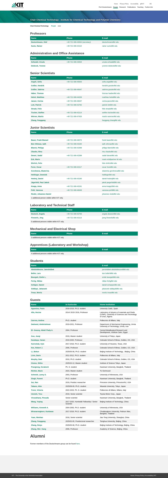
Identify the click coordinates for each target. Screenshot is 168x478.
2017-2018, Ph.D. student (76, 344)
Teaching (140, 7)
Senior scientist (71, 398)
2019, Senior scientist (74, 394)
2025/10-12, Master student (76, 363)
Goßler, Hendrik (37, 86)
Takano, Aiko (36, 386)
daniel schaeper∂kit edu (111, 285)
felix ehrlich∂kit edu (109, 163)
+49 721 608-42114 (74, 113)
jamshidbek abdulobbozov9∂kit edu (115, 269)
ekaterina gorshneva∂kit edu (113, 171)
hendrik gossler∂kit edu (111, 86)
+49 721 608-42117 (74, 167)
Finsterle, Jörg (37, 218)
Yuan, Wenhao (37, 417)
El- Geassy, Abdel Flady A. (42, 330)
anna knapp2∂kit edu (110, 186)
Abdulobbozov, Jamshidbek (42, 269)
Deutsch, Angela (38, 214)
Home (116, 4)
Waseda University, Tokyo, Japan (113, 386)
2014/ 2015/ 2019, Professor (77, 312)
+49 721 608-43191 (74, 186)
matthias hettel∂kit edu (111, 97)
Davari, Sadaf (36, 155)
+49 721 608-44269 (74, 97)
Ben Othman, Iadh (38, 144)
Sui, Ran (34, 382)
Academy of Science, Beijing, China (113, 429)
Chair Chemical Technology (39, 26)
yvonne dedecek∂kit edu (111, 66)
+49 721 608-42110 (74, 46)
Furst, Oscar (36, 167)
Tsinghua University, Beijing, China (113, 421)
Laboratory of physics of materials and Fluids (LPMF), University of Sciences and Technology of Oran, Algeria (118, 314)
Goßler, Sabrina (37, 89)
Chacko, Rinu (36, 152)
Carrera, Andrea (37, 320)
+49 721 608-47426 (74, 116)
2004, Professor (72, 330)
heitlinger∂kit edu (108, 175)
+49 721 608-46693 (74, 82)
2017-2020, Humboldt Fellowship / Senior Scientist (81, 403)
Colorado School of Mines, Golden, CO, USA (117, 340)
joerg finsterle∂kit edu (110, 218)
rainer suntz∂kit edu (109, 46)
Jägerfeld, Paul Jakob (40, 182)
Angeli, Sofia (36, 82)
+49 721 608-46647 (74, 89)
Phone (69, 38)
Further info (149, 7)
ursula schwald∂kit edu (111, 62)
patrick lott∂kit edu (109, 105)
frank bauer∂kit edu (109, 140)
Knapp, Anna (36, 186)
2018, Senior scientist (74, 417)
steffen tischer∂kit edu (110, 113)
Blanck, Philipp (37, 148)
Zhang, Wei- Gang (38, 429)
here (78, 444)
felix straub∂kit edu (109, 109)
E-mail (105, 38)
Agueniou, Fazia (37, 308)
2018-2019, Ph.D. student (76, 308)
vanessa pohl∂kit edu (110, 190)
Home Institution (107, 304)
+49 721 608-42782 (74, 105)
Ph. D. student (71, 367)
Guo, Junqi (35, 336)
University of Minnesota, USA (111, 375)
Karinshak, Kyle (37, 344)
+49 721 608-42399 (74, 148)
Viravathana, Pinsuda (40, 398)
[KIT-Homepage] (17, 5)
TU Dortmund (105, 371)
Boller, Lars (36, 273)
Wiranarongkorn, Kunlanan (42, 411)
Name (33, 38)
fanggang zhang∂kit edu (111, 120)
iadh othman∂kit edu (110, 144)
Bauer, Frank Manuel (39, 140)
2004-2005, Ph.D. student (76, 408)
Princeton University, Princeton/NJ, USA (115, 382)
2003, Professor (72, 375)
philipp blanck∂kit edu (110, 148)
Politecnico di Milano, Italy (110, 320)
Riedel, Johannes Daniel (41, 194)
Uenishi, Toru (36, 394)
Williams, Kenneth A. (39, 408)
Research (122, 7)
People (115, 7)
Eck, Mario (35, 159)
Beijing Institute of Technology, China (114, 402)
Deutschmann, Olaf (39, 42)
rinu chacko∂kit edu (109, 152)
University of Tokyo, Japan (110, 336)
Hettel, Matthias (37, 97)
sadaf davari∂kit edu (110, 155)
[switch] (155, 4)
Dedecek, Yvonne (38, 66)
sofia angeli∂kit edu (109, 82)
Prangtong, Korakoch (40, 367)
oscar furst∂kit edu (109, 167)
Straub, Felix (36, 109)
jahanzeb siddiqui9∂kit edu (112, 289)
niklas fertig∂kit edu (109, 281)
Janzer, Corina (37, 101)
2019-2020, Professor (74, 340)
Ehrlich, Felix (36, 163)
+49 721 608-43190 (74, 144)
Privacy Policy (124, 4)
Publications (131, 7)
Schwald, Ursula (38, 62)
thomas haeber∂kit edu (111, 93)
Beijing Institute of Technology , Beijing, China (117, 352)
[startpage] (155, 7)
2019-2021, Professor (74, 324)
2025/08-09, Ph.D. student (76, 386)
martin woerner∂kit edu (111, 116)
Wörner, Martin (37, 116)
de (151, 4)
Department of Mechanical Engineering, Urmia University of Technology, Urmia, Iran (118, 325)
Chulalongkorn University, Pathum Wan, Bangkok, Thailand (115, 413)
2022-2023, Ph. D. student (76, 390)
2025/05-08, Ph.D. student (76, 352)
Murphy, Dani (36, 359)
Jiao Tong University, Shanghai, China (114, 417)
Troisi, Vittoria (37, 390)
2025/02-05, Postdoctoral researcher (80, 421)
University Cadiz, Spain (109, 308)
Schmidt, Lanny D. (38, 375)
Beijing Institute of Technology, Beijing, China (117, 425)
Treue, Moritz (36, 293)
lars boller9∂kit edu (109, 273)
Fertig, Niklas (36, 281)
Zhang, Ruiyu (36, 425)
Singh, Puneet (37, 379)
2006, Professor (72, 348)
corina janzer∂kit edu (110, 101)
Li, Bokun (35, 352)
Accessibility (134, 4)
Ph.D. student (71, 320)
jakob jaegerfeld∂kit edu (111, 182)
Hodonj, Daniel (37, 179)
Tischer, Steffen (37, 113)
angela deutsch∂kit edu (111, 214)
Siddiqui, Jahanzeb (39, 289)
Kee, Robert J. (37, 348)
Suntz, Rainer (36, 46)
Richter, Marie (37, 371)
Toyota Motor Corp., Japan (110, 394)
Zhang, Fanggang (38, 120)
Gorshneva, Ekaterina (40, 171)
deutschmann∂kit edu (110, 42)
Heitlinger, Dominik (39, 175)
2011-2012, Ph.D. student (75, 355)
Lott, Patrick (36, 105)
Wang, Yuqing (37, 402)
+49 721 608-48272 (74, 140)
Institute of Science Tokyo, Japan (113, 363)
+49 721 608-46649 (74, 190)
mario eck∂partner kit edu (112, 159)
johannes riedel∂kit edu (111, 194)
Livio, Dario (36, 355)
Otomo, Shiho (37, 363)
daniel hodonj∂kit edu (110, 179)
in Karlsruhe (71, 304)
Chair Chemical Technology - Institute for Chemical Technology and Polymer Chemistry (75, 20)
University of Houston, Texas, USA (113, 344)
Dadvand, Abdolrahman (40, 324)
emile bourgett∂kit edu (110, 277)
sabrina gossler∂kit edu (111, 89)
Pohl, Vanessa (37, 190)
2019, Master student (74, 336)
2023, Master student (74, 371)
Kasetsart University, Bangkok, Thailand (115, 367)
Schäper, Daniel (37, 285)
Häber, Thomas (37, 93)
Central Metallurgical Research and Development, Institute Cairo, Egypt (114, 331)
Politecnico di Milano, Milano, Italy (113, 390)
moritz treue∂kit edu (110, 293)
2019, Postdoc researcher (76, 382)
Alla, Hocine (36, 312)
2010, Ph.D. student (73, 359)
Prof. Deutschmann (105, 7)
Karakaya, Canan (38, 340)
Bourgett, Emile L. (38, 277)
